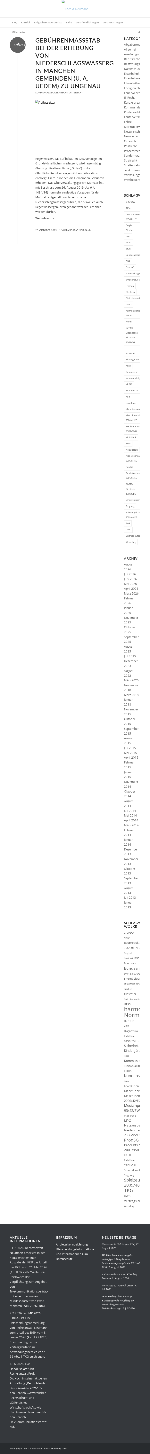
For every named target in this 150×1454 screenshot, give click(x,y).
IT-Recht (129, 97)
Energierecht (132, 88)
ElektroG (130, 267)
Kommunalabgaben (133, 378)
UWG (128, 529)
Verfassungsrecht (135, 175)
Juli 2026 (130, 574)
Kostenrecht (132, 112)
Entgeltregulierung (133, 279)
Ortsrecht (76, 92)
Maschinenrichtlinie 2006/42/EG (133, 418)
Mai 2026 (130, 584)
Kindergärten (132, 359)
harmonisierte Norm (133, 313)
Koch (18, 1378)
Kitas (128, 365)
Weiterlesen (43, 218)
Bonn (128, 242)
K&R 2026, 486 (33, 1306)
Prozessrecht (132, 151)
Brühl (128, 248)
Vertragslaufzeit (133, 535)
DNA (128, 261)
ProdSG (129, 466)
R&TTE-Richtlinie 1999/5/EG (131, 489)
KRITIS (129, 384)
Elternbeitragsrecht (136, 83)
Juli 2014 (130, 811)
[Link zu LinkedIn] (131, 1448)
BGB (128, 236)
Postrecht (130, 146)
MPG (128, 443)
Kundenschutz (133, 390)
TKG (128, 523)
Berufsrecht (132, 59)
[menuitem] (14, 22)
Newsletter (131, 136)
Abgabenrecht (133, 44)
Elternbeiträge (133, 273)
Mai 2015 (130, 753)
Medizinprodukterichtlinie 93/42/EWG (133, 429)
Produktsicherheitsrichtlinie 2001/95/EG (133, 475)
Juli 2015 (130, 748)
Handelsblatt (18, 1369)
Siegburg (130, 506)
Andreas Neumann (79, 230)
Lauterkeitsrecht (135, 117)
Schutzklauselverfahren (133, 499)
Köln (128, 396)
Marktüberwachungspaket (133, 408)
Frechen (130, 285)
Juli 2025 (130, 656)
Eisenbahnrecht (134, 78)
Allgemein (131, 49)
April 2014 (131, 820)
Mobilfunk (131, 437)
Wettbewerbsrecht (136, 180)
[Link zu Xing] (126, 1448)
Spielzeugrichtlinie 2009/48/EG (133, 515)
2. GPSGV (130, 201)
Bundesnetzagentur (133, 254)
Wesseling (131, 542)
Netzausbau (132, 449)
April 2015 (131, 757)
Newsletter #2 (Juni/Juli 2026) (117, 1285)
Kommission (132, 371)
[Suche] (138, 32)
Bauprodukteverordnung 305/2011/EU (133, 217)
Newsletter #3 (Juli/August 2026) (118, 1244)
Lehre (128, 122)
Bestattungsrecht (135, 64)
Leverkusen (131, 402)
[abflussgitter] (69, 126)
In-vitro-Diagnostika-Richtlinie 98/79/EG (132, 335)
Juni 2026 (130, 579)
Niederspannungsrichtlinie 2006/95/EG (133, 458)
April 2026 (131, 588)
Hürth (129, 321)
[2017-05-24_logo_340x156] (75, 8)
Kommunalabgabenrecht (51, 92)
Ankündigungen (134, 54)
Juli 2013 (130, 897)
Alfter (128, 208)
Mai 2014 (130, 815)
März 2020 (131, 680)
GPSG (128, 304)
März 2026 (131, 593)
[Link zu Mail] (137, 1448)
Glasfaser (130, 291)
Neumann (16, 1253)
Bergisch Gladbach (130, 228)
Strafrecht (130, 160)
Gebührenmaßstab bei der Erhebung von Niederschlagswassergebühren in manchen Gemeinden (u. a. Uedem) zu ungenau (89, 63)
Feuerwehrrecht (134, 93)
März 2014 (131, 825)
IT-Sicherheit (131, 351)
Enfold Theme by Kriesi (55, 1448)
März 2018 (131, 695)
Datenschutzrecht (135, 69)
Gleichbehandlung (133, 298)
